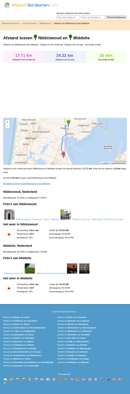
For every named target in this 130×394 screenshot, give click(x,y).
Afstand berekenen (10, 23)
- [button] (7, 126)
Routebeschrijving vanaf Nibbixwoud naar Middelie (26, 183)
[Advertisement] (31, 88)
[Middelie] (13, 274)
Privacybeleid (64, 374)
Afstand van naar (16, 317)
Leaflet (105, 163)
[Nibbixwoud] (9, 220)
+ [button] (7, 122)
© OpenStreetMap (117, 163)
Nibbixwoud (45, 23)
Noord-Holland (29, 23)
